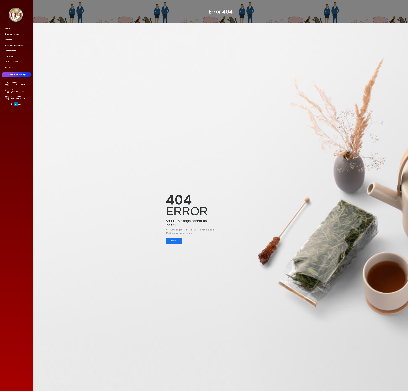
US (12, 89)
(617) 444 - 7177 (18, 92)
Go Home (174, 241)
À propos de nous (12, 34)
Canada (14, 82)
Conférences (10, 51)
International (16, 96)
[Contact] (8, 84)
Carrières (9, 56)
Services (8, 40)
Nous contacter (11, 62)
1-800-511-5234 (18, 98)
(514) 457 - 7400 (18, 85)
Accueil (8, 29)
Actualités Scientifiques (14, 45)
